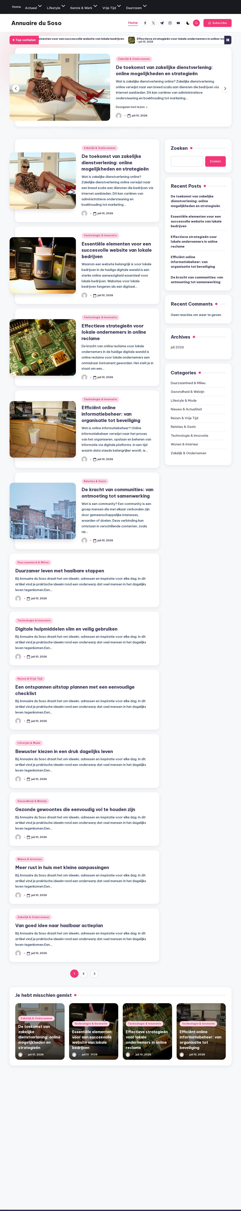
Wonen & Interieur (30, 859)
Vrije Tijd (109, 8)
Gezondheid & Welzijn (32, 801)
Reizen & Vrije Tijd (30, 678)
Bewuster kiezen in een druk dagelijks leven (64, 751)
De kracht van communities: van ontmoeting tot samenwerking (197, 279)
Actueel (31, 8)
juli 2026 (177, 347)
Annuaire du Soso (36, 23)
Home (16, 7)
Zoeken (179, 148)
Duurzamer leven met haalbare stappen (59, 570)
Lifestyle (53, 8)
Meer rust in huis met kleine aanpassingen (62, 867)
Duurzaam (134, 8)
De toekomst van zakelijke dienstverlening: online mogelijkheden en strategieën (115, 162)
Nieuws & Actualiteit (186, 409)
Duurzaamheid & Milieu (33, 562)
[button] (218, 23)
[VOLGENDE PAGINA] (94, 973)
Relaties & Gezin (95, 481)
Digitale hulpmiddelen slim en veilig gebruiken (66, 629)
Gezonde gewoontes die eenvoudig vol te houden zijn (75, 809)
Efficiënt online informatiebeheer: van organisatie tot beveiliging (111, 414)
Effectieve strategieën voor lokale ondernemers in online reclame (146, 39)
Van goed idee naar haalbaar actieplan (59, 925)
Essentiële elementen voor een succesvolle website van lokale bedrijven (117, 250)
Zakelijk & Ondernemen (134, 58)
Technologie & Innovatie (100, 235)
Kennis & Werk (81, 8)
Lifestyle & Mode (29, 743)
